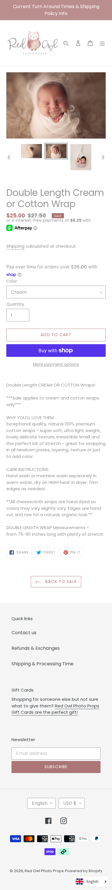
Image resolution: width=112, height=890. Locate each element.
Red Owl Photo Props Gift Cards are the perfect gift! (55, 709)
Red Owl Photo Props (44, 871)
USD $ (69, 803)
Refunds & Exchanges (35, 648)
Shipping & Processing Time (42, 663)
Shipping (15, 246)
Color (11, 281)
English (39, 803)
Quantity (15, 304)
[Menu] (102, 43)
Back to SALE (60, 581)
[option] (31, 151)
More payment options (56, 364)
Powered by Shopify (83, 871)
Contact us (23, 632)
